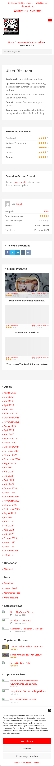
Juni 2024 (8, 471)
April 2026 (9, 405)
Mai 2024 (8, 475)
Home (11, 42)
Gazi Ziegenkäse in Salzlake (23, 699)
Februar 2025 (10, 438)
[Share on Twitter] (12, 252)
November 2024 (11, 450)
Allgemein (8, 568)
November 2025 (11, 421)
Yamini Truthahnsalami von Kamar (26, 646)
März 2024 (9, 484)
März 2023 (9, 534)
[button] (49, 710)
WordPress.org (11, 597)
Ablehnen (27, 748)
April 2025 (9, 430)
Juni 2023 (8, 521)
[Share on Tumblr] (23, 252)
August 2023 (10, 513)
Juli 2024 (8, 467)
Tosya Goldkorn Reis (20, 663)
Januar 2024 (9, 492)
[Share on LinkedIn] (17, 252)
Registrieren (22, 10)
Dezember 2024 (11, 446)
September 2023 (12, 509)
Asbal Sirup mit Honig (20, 620)
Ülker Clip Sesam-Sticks (21, 612)
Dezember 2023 (11, 496)
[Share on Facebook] (7, 252)
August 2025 (10, 426)
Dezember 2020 (11, 550)
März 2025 (9, 434)
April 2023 (9, 529)
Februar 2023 (10, 538)
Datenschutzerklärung (22, 762)
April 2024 (9, 480)
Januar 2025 (9, 442)
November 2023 (11, 500)
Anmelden (9, 583)
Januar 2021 (9, 546)
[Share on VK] (28, 252)
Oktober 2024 (10, 455)
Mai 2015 (8, 554)
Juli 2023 (8, 517)
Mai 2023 (8, 525)
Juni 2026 (8, 396)
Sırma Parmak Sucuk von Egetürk (26, 654)
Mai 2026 (8, 401)
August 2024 (10, 463)
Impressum (37, 762)
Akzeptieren (27, 741)
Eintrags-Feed (10, 588)
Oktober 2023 (10, 504)
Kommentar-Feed (12, 592)
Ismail (19, 203)
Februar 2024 (10, 488)
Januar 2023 (9, 542)
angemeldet (20, 182)
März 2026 (9, 409)
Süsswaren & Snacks (26, 42)
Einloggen (36, 10)
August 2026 (10, 392)
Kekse (40, 42)
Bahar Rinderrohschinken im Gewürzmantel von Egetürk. (24, 682)
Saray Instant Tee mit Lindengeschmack (29, 691)
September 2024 (12, 459)
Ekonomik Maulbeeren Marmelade (26, 628)
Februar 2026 (10, 413)
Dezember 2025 (11, 417)
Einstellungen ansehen (27, 756)
